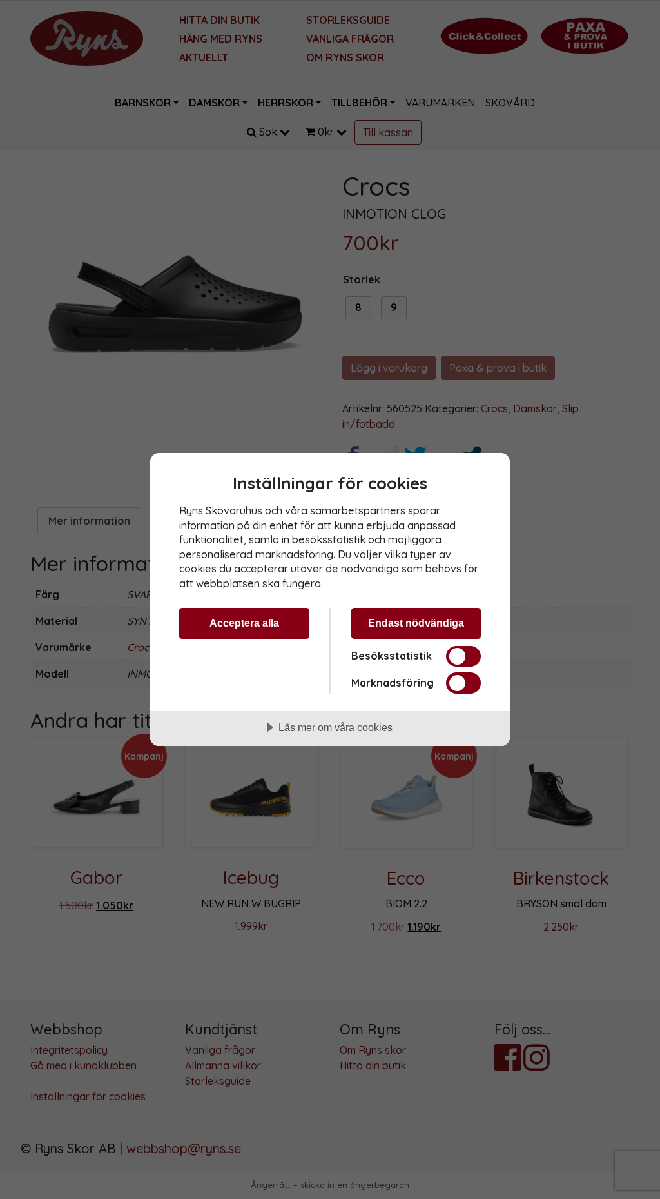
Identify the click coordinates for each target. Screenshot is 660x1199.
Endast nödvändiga (416, 623)
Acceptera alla (244, 623)
